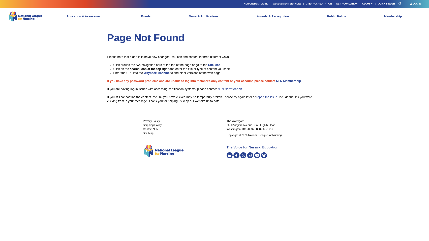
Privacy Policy (151, 121)
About (366, 3)
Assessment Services (287, 3)
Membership (393, 16)
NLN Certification (230, 89)
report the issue (266, 97)
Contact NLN (150, 129)
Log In (416, 3)
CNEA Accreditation (319, 3)
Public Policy (336, 16)
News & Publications (204, 16)
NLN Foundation (346, 3)
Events (146, 16)
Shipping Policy (152, 125)
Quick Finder (386, 3)
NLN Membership (288, 81)
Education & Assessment (85, 16)
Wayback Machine (157, 73)
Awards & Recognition (273, 16)
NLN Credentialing (256, 3)
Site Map (148, 133)
